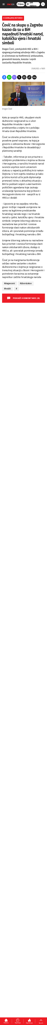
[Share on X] (19, 77)
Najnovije (18, 1023)
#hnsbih (7, 288)
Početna (6, 1023)
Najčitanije (29, 1023)
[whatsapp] (9, 77)
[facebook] (4, 77)
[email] (24, 77)
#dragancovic (9, 283)
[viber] (14, 77)
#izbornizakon (26, 283)
